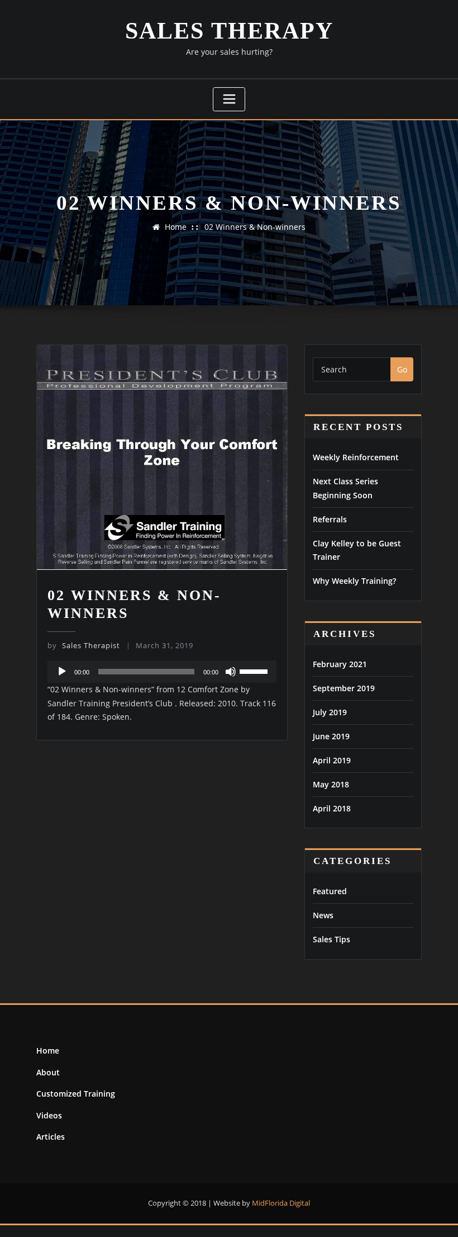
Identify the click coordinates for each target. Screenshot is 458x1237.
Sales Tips (331, 939)
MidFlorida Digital (281, 1203)
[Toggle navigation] (229, 99)
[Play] (62, 671)
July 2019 (330, 712)
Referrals (330, 519)
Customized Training (75, 1093)
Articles (50, 1136)
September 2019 (344, 688)
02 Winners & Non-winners (255, 226)
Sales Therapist (83, 645)
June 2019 (331, 736)
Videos (49, 1115)
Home (176, 226)
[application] (161, 671)
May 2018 (331, 784)
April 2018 (332, 808)
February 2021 (340, 664)
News (323, 915)
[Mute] (230, 671)
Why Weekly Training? (354, 580)
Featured (330, 891)
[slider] (255, 670)
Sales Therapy (229, 31)
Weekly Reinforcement (356, 457)
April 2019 (332, 760)
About (48, 1072)
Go (402, 369)
